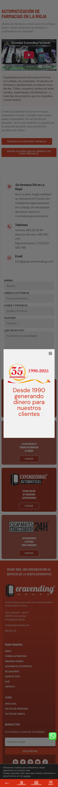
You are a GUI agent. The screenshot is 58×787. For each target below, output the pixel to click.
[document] (29, 393)
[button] (50, 353)
